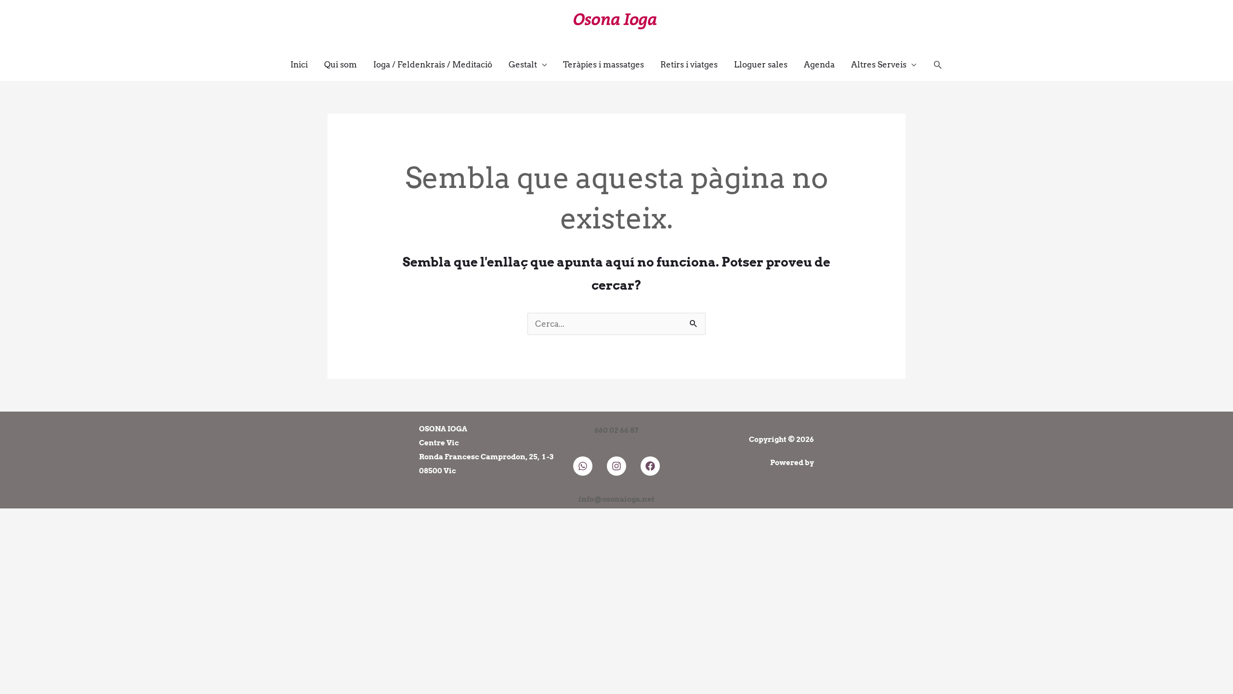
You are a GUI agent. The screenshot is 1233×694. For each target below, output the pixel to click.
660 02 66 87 (616, 430)
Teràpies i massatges (603, 64)
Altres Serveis (878, 64)
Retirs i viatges (689, 64)
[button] (937, 64)
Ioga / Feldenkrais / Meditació (432, 64)
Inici (299, 64)
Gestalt (523, 64)
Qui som (340, 64)
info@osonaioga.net (616, 499)
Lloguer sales (760, 64)
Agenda (819, 64)
